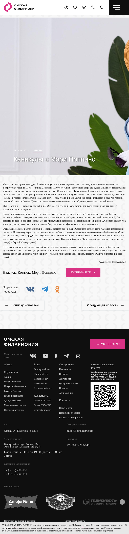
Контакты (64, 400)
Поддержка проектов (69, 413)
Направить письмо (107, 344)
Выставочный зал (43, 388)
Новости (63, 388)
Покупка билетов (13, 381)
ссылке (110, 379)
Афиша (8, 364)
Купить (81, 272)
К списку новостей (25, 305)
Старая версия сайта (74, 521)
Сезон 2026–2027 (42, 400)
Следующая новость (102, 305)
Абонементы (41, 395)
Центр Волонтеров (68, 383)
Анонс (38, 150)
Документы (65, 379)
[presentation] (122, 502)
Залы (37, 364)
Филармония (66, 364)
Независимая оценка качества (102, 366)
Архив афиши (66, 393)
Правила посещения (14, 410)
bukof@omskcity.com (80, 430)
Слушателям (11, 372)
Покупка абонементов (15, 386)
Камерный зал (41, 379)
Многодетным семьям (15, 405)
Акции (7, 377)
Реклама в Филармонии (71, 417)
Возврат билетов (12, 391)
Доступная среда (12, 400)
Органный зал (41, 374)
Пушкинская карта (13, 396)
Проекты (63, 374)
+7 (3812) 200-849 (78, 445)
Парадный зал (41, 383)
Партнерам (65, 408)
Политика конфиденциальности (20, 521)
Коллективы (65, 369)
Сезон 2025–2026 (42, 405)
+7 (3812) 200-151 (15, 473)
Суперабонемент (42, 410)
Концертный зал (42, 369)
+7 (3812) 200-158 (15, 470)
